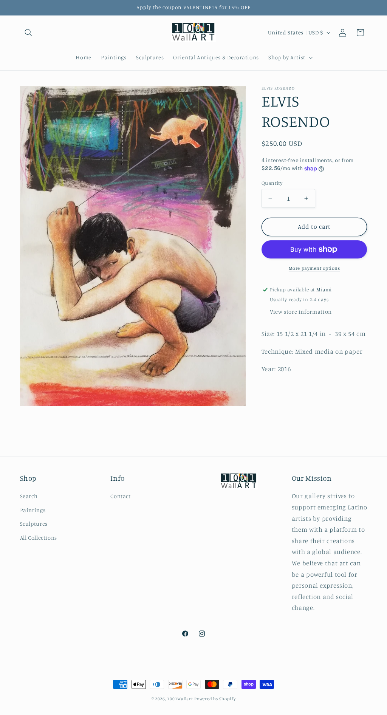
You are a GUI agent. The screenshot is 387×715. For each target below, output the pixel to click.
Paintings (33, 510)
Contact (120, 496)
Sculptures (34, 523)
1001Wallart (180, 698)
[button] (28, 32)
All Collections (38, 537)
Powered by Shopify (214, 698)
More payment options (314, 268)
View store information (301, 311)
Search (29, 496)
